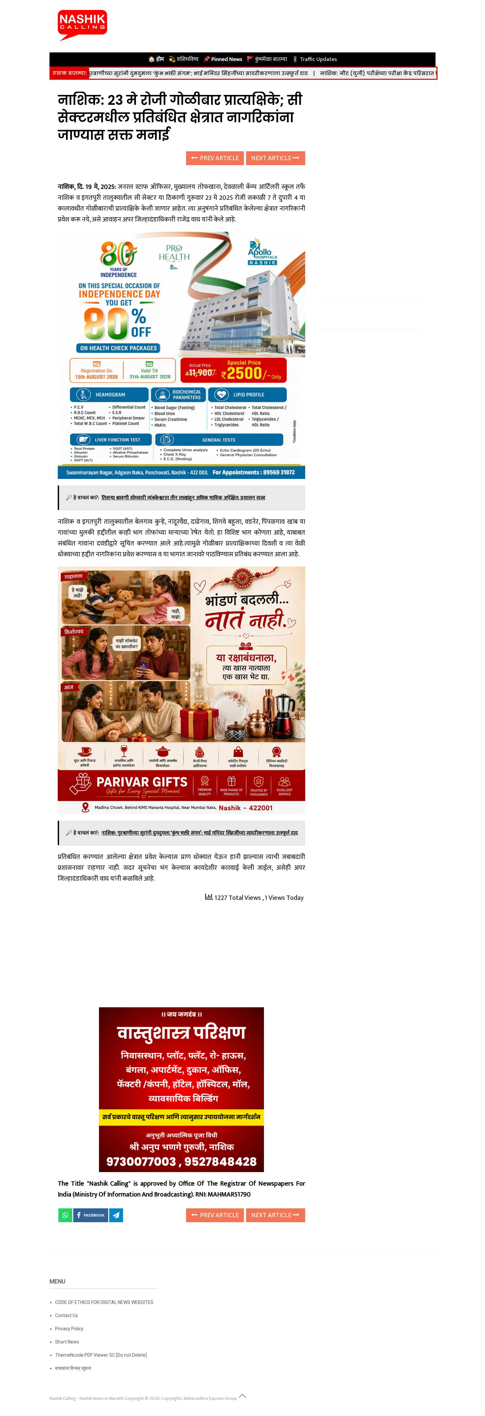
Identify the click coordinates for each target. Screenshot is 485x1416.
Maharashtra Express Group (210, 1398)
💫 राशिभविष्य (184, 59)
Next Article (272, 158)
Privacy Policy (69, 1328)
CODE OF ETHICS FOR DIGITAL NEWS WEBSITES (104, 1302)
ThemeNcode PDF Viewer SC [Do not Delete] (101, 1355)
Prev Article (219, 158)
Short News (67, 1341)
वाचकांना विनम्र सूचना (73, 1368)
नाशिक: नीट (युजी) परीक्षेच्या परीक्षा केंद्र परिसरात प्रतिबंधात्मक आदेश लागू (346, 73)
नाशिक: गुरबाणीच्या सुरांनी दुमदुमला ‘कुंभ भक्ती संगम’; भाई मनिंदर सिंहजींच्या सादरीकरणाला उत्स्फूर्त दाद (128, 73)
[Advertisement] (181, 958)
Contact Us (66, 1315)
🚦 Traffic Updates (314, 59)
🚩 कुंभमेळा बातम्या (267, 59)
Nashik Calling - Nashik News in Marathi (86, 1398)
